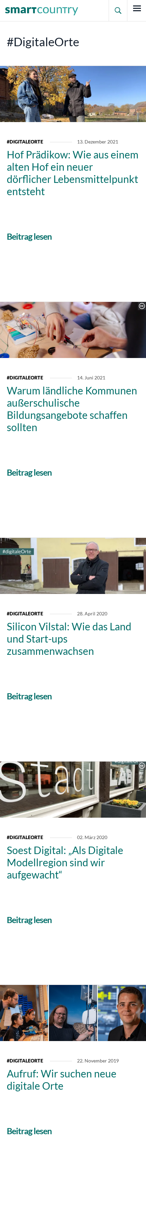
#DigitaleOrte (25, 142)
